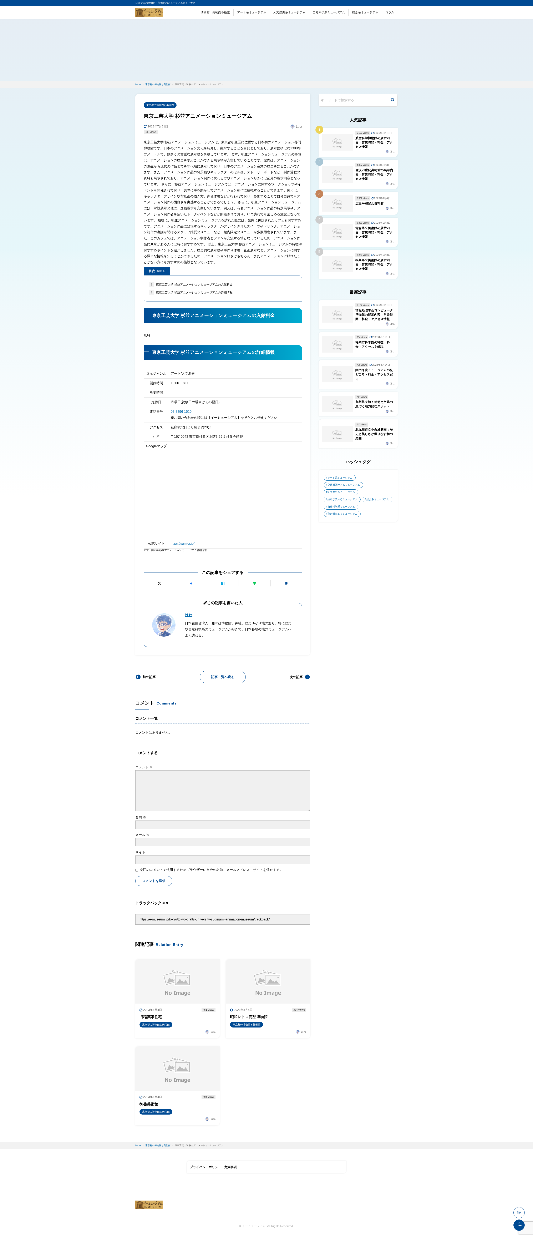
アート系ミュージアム (251, 12)
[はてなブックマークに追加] (222, 583)
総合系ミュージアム (365, 12)
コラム (389, 12)
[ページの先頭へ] (519, 1225)
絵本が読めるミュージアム (342, 499)
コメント (144, 767)
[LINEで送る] (254, 583)
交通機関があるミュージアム (344, 484)
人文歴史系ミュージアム (289, 12)
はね (188, 615)
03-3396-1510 (181, 411)
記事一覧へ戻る (222, 677)
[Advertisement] (266, 50)
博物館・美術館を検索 (215, 12)
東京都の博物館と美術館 (160, 105)
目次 (157, 271)
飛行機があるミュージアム (342, 513)
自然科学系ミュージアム (329, 12)
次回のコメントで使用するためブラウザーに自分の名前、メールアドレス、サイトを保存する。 (211, 870)
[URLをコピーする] (286, 583)
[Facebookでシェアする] (191, 583)
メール (142, 835)
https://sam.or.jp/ (182, 543)
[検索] (392, 100)
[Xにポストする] (159, 583)
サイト (140, 852)
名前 (140, 817)
